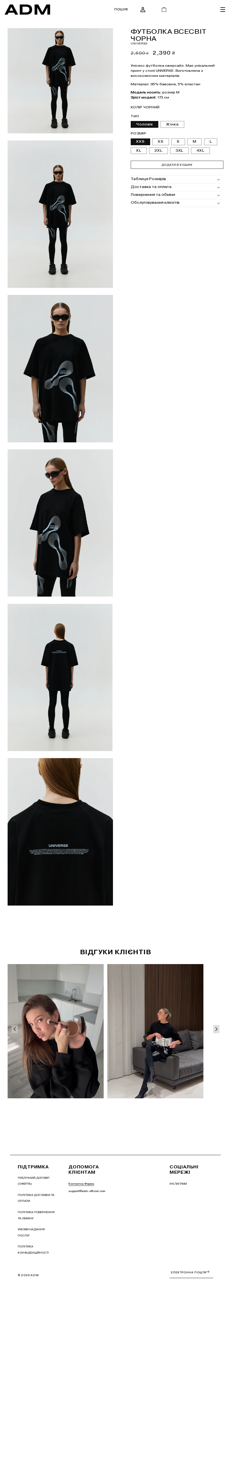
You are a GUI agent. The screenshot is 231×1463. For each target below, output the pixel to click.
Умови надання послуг (31, 1232)
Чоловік (144, 124)
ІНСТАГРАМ (178, 1183)
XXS (140, 141)
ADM (34, 1275)
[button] (121, 9)
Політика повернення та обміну (36, 1215)
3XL (180, 150)
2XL (158, 150)
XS (161, 141)
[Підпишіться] (207, 1272)
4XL (200, 150)
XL (138, 150)
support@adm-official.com (86, 1191)
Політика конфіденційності (33, 1249)
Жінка (172, 124)
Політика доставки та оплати (36, 1198)
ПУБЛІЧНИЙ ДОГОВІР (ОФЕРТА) (33, 1181)
